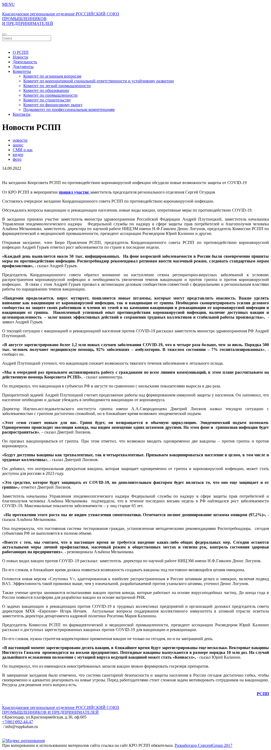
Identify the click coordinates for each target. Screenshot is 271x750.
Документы (23, 66)
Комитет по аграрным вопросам (52, 76)
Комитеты (22, 71)
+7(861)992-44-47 (17, 722)
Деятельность (25, 62)
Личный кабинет (135, 43)
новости (20, 140)
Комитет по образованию (46, 90)
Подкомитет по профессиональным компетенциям (69, 109)
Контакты (21, 114)
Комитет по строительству (47, 100)
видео (18, 154)
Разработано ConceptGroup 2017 (203, 745)
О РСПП (21, 52)
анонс (18, 145)
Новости (20, 57)
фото (17, 159)
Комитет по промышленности (50, 95)
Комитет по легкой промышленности (57, 85)
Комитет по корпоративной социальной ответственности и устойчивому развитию (98, 81)
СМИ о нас (23, 150)
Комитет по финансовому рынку (53, 104)
